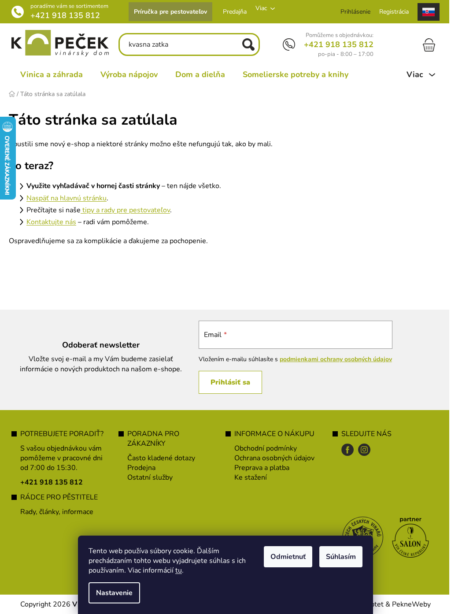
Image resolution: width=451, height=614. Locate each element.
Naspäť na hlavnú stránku (66, 198)
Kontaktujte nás (51, 222)
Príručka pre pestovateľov (167, 11)
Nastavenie (111, 593)
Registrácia (391, 11)
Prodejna (138, 468)
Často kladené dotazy (158, 458)
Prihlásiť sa (225, 382)
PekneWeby (408, 604)
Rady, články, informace (53, 512)
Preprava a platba (258, 468)
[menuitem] (48, 74)
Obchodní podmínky (262, 448)
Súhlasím (338, 557)
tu (175, 570)
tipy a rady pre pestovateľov (125, 210)
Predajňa (232, 11)
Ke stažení (247, 477)
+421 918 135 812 (62, 15)
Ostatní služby (147, 477)
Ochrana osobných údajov (271, 458)
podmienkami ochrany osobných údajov (331, 359)
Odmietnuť (285, 557)
